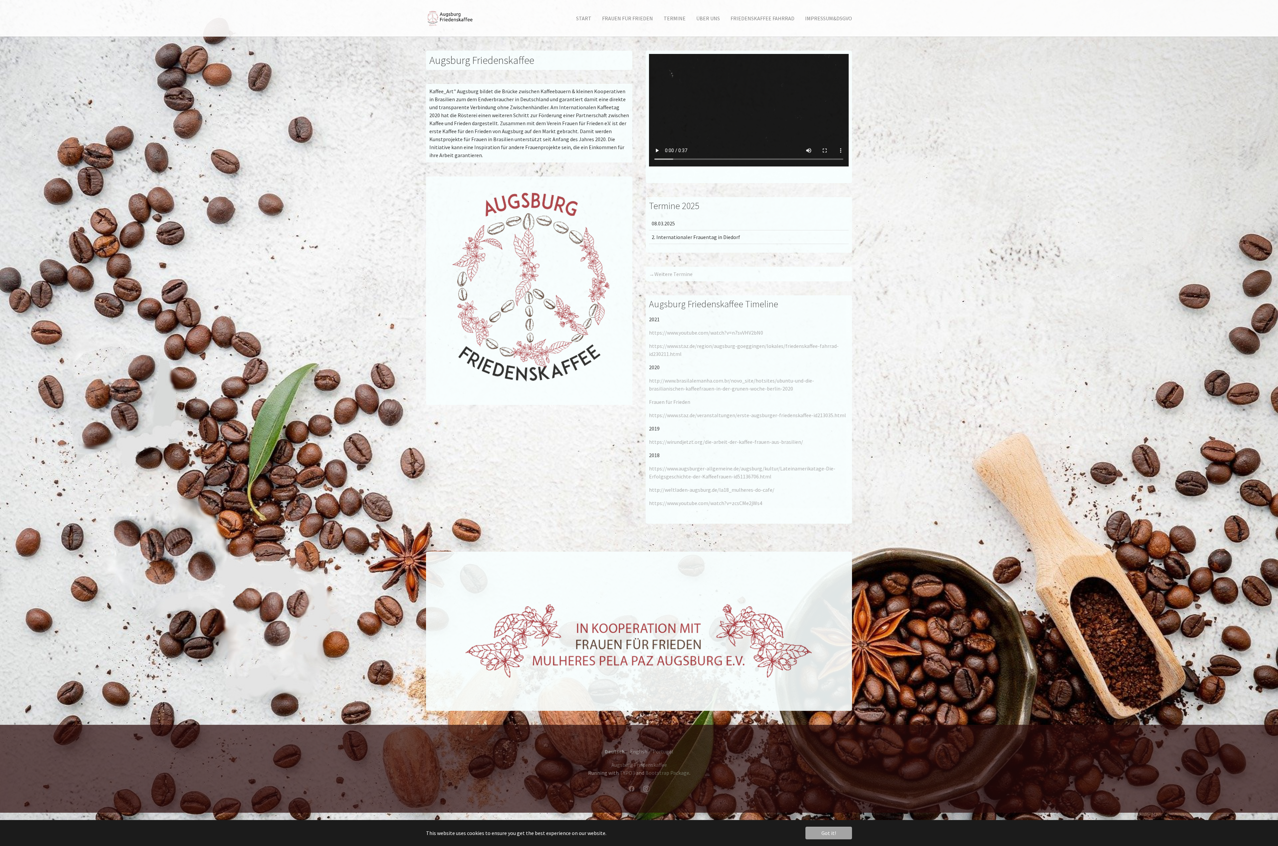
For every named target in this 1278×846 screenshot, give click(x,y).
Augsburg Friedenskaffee (639, 764)
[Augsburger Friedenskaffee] (452, 18)
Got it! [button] (828, 833)
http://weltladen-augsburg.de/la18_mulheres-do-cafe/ (711, 489)
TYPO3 (627, 772)
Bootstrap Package (667, 772)
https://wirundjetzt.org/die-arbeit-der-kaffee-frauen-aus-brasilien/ (726, 441)
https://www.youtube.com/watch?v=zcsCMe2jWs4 (705, 503)
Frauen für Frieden (669, 402)
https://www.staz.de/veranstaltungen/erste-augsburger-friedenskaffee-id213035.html (747, 415)
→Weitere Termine (671, 274)
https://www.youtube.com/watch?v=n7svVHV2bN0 (706, 332)
